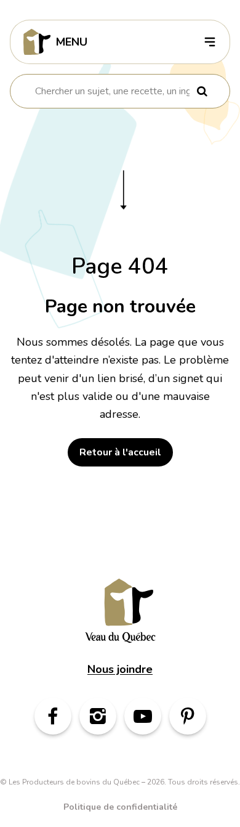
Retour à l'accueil (120, 452)
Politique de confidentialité (120, 807)
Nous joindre (120, 669)
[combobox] (112, 91)
